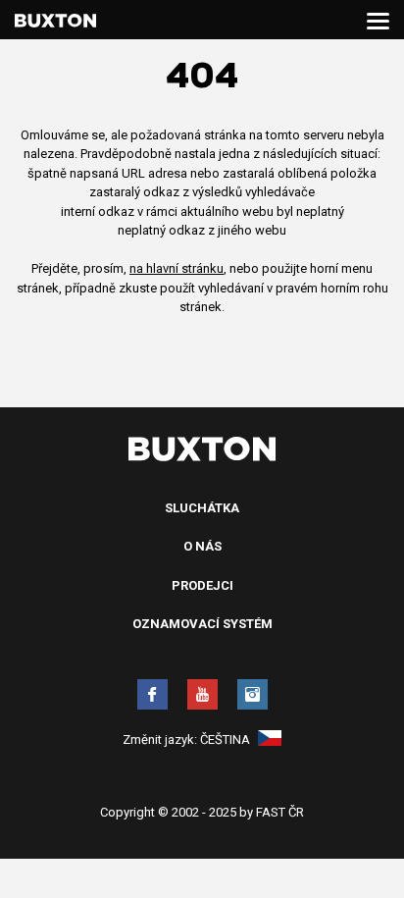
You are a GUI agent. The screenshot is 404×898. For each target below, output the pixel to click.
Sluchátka (202, 508)
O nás (202, 546)
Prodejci (202, 585)
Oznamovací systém (202, 623)
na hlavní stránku (176, 268)
